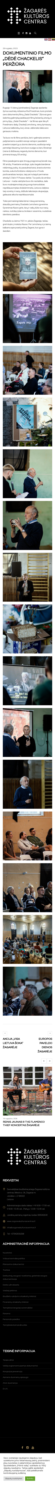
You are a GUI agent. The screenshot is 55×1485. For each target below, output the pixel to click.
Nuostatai (7, 1249)
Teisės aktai (8, 1357)
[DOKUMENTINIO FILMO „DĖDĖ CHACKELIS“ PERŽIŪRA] (27, 86)
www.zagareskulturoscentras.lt (21, 1218)
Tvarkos (6, 1267)
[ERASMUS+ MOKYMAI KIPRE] (27, 1091)
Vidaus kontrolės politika (14, 1255)
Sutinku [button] (30, 1479)
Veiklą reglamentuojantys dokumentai (20, 1362)
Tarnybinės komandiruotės (15, 1322)
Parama (6, 1310)
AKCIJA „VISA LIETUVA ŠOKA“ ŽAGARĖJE (13, 1043)
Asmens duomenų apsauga (15, 1374)
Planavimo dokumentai (13, 1261)
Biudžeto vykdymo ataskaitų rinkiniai (19, 1293)
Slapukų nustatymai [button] (13, 1479)
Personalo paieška (11, 1316)
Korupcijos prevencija (12, 1368)
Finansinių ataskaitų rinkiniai (15, 1299)
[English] (46, 39)
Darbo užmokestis (11, 1282)
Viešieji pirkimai (10, 1287)
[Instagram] (26, 33)
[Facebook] (23, 33)
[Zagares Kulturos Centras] (27, 15)
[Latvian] (49, 39)
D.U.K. (5, 1385)
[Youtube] (30, 33)
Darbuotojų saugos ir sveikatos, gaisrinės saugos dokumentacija (25, 1274)
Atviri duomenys (10, 1380)
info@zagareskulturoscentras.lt (21, 1224)
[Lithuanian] (53, 39)
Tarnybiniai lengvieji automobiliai (17, 1305)
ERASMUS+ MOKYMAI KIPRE (20, 1122)
